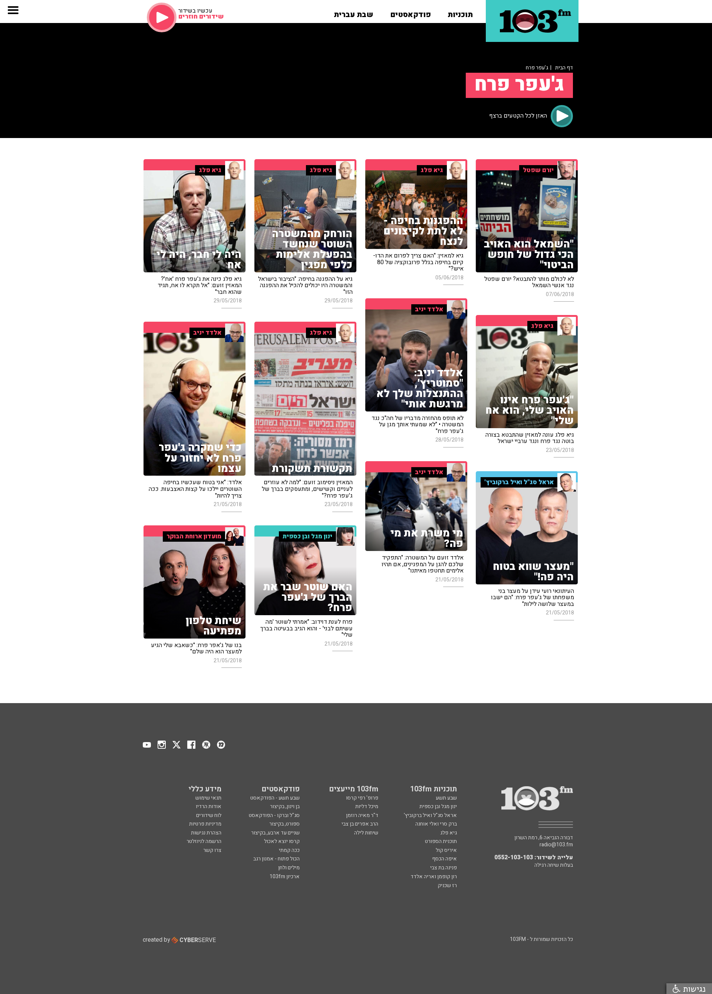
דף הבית (564, 68)
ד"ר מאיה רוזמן (362, 815)
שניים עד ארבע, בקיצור (275, 833)
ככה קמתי (289, 850)
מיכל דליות (366, 806)
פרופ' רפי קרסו (362, 798)
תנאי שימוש (208, 798)
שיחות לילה (366, 833)
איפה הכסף (444, 859)
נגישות (693, 988)
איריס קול (446, 850)
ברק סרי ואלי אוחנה (436, 824)
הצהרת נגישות (206, 833)
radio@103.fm (556, 844)
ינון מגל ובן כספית (438, 806)
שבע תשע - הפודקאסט (275, 798)
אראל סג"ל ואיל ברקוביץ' (430, 815)
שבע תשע (446, 798)
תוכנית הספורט (441, 841)
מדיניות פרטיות (205, 824)
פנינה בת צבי (443, 867)
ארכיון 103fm (285, 876)
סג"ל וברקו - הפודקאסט (274, 815)
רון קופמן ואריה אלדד (434, 876)
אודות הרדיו (208, 806)
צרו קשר (212, 850)
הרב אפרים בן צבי (360, 824)
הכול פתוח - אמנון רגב (276, 859)
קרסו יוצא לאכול (282, 841)
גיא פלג (448, 833)
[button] (460, 12)
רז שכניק (447, 885)
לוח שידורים (208, 815)
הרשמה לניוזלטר (204, 841)
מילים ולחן (289, 867)
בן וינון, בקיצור (285, 806)
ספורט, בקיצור (284, 824)
